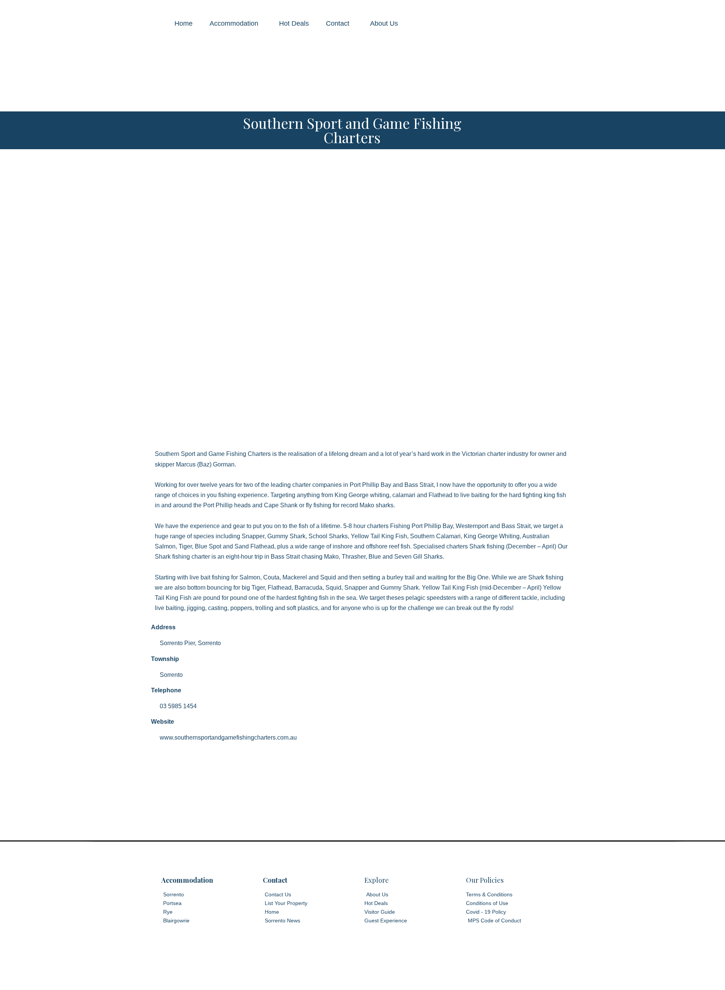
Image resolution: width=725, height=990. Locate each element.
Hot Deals (294, 23)
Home (183, 23)
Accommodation (234, 23)
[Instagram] (375, 975)
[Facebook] (350, 975)
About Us (384, 23)
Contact (337, 23)
